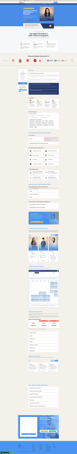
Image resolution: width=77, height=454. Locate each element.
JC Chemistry (40, 447)
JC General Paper (41, 449)
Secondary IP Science (48, 451)
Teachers (44, 0)
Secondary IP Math (48, 450)
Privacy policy (33, 449)
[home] (22, 2)
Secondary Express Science (49, 447)
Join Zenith (55, 2)
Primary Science (54, 447)
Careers (53, 0)
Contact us (56, 0)
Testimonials (33, 450)
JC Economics (40, 448)
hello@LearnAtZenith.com (27, 0)
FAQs (32, 447)
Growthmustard (26, 451)
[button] (47, 0)
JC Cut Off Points (34, 451)
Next (56, 360)
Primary (53, 444)
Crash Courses (40, 0)
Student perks (33, 448)
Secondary (47, 444)
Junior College (41, 444)
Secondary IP (47, 448)
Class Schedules (36, 0)
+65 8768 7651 (21, 0)
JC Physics (40, 450)
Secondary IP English (48, 449)
